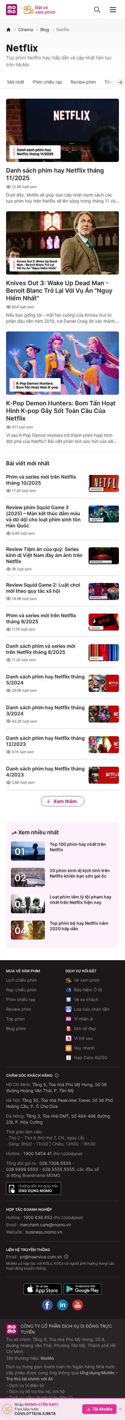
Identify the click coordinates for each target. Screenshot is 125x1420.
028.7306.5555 (55, 1163)
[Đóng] (120, 1409)
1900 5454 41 (37, 1153)
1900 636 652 (53, 1217)
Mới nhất (15, 81)
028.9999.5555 (22, 1169)
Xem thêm (65, 801)
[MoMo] (8, 29)
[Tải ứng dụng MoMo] (42, 1288)
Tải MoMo (102, 1409)
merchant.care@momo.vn (45, 1224)
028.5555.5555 (58, 1169)
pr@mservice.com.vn (41, 1256)
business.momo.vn (43, 1231)
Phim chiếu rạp (47, 81)
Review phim (83, 81)
